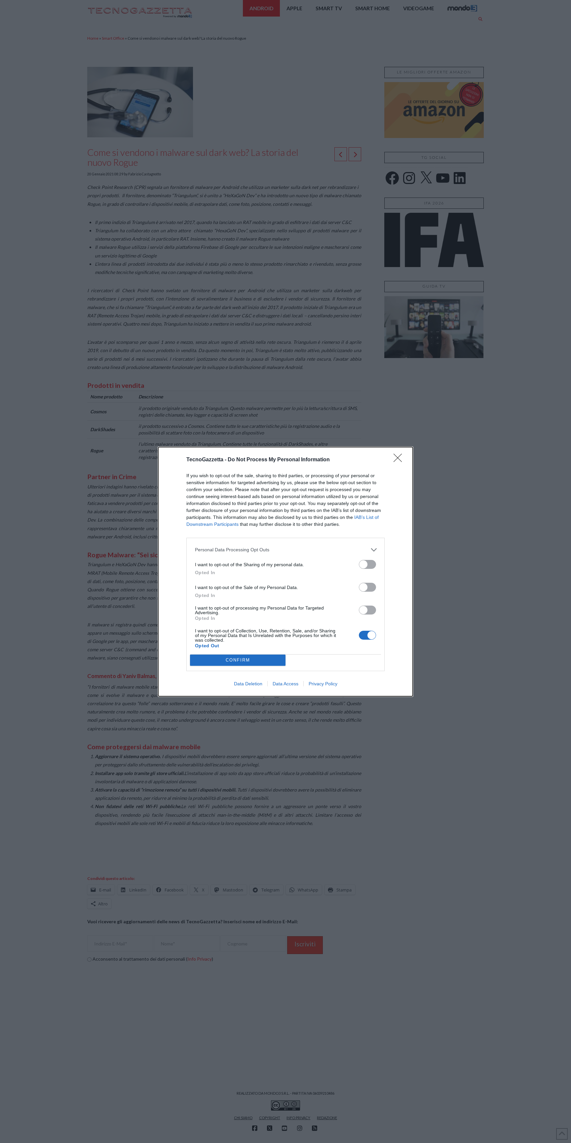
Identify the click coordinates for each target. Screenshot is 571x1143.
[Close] (400, 460)
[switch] (367, 564)
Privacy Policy (323, 683)
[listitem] (285, 549)
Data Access (285, 683)
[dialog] (285, 571)
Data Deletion (248, 683)
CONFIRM (238, 660)
